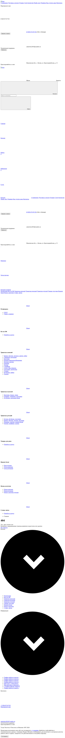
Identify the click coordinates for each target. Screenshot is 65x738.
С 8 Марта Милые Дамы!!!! (12, 686)
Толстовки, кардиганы (10, 369)
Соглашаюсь (4, 736)
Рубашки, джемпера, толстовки (13, 396)
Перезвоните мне (6, 707)
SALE (6, 312)
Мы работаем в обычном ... (12, 685)
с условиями (35, 730)
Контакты (59, 3)
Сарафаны (7, 366)
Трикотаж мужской (31, 291)
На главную (4, 527)
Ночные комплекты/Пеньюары (13, 360)
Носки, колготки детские (11, 492)
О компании (4, 3)
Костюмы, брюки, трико (11, 395)
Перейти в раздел (9, 335)
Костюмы (7, 359)
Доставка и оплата (13, 3)
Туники (6, 371)
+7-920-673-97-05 (6, 705)
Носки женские (8, 489)
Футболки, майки (9, 372)
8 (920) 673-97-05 (31, 32)
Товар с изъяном (9, 314)
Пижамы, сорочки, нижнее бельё (13, 422)
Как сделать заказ (51, 3)
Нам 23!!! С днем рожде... (11, 683)
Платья (6, 365)
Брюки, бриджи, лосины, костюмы (14, 420)
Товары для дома (53, 291)
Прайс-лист (37, 3)
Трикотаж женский (19, 291)
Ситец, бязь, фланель (10, 368)
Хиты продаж (5, 275)
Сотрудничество (29, 3)
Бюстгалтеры (8, 465)
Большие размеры (6, 289)
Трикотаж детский (42, 291)
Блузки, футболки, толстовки (12, 419)
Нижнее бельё (8, 605)
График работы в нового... (11, 688)
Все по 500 (11, 291)
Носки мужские (8, 491)
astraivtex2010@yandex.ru (8, 721)
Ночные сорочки (9, 362)
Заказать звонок (5, 33)
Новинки (3, 260)
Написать (3, 50)
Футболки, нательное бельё (12, 398)
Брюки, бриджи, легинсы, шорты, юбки (15, 356)
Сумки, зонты (18, 292)
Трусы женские (8, 467)
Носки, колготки (9, 292)
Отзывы (21, 3)
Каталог (54, 93)
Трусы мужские (8, 468)
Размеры (43, 3)
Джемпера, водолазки (10, 357)
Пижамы (6, 363)
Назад (28, 305)
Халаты (6, 374)
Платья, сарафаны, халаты (11, 423)
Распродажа (4, 291)
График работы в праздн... (11, 677)
